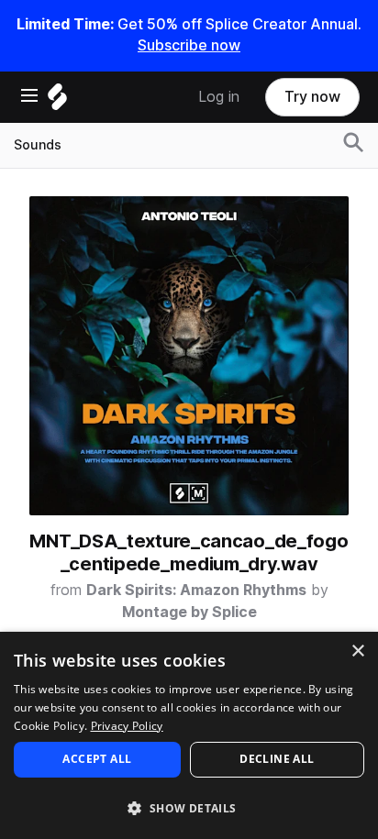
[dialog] (189, 735)
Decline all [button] (276, 759)
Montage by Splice (189, 612)
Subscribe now (189, 45)
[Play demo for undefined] (189, 355)
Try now (312, 96)
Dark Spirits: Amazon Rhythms (196, 590)
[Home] (57, 101)
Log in (218, 96)
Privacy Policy (127, 726)
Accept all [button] (96, 759)
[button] (189, 807)
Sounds (37, 145)
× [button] (357, 651)
